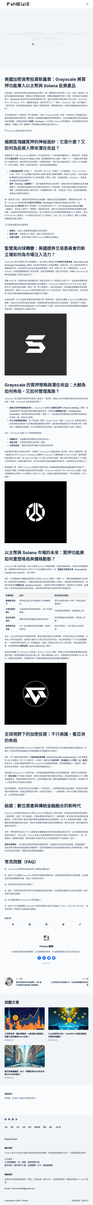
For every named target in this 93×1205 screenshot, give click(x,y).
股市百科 (8, 1165)
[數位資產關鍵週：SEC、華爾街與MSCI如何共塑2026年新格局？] (25, 1056)
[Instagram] (9, 1119)
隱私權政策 (76, 1201)
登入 (18, 1098)
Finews (25, 1200)
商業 (12, 1127)
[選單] (87, 4)
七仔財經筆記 (10, 1162)
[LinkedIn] (46, 924)
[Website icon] (44, 958)
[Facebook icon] (39, 958)
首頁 (6, 1127)
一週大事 (58, 1127)
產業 (50, 1127)
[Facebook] (13, 924)
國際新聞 (37, 1127)
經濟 (29, 1127)
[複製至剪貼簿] (80, 924)
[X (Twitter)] (29, 924)
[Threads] (63, 924)
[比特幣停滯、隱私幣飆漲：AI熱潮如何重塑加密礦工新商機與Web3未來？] (25, 1018)
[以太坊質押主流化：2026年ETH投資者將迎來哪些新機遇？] (68, 1018)
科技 (17, 1127)
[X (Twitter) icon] (49, 958)
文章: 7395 (46, 963)
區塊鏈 (59, 44)
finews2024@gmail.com (23, 1188)
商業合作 (85, 1201)
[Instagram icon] (54, 958)
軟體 (44, 1127)
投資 (23, 1127)
